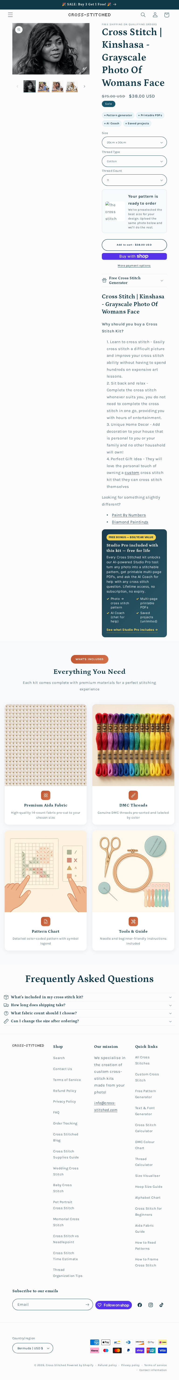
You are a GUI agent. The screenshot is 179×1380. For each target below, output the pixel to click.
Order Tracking (65, 1123)
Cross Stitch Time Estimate (65, 1256)
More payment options (134, 265)
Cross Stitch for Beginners (148, 1212)
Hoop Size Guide (148, 1187)
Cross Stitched (56, 1365)
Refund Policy (64, 1091)
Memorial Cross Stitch (66, 1222)
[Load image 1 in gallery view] (29, 86)
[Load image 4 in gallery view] (72, 86)
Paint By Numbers (129, 515)
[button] (10, 15)
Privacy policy (130, 1365)
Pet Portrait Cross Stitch (63, 1205)
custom (132, 472)
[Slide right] (84, 86)
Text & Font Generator (145, 1111)
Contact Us (62, 1069)
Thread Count (112, 170)
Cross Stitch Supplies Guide (66, 1154)
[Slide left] (17, 86)
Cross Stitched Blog (66, 1137)
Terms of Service (67, 1080)
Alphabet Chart (148, 1198)
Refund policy (107, 1365)
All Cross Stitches (142, 1060)
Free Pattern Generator (145, 1094)
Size (105, 133)
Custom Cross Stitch (147, 1077)
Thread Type (111, 152)
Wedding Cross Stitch (66, 1171)
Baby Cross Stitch (62, 1188)
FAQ (56, 1112)
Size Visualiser (147, 1176)
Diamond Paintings (130, 522)
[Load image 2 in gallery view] (43, 86)
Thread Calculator (144, 1162)
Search (59, 1058)
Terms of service (155, 1365)
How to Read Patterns (145, 1246)
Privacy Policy (64, 1101)
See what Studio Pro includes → (132, 629)
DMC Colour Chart (145, 1145)
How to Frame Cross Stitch (146, 1262)
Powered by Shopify (80, 1365)
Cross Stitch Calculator (145, 1128)
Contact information (153, 1370)
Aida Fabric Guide (144, 1229)
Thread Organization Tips (68, 1273)
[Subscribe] (87, 1304)
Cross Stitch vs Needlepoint (66, 1239)
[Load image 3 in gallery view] (57, 86)
